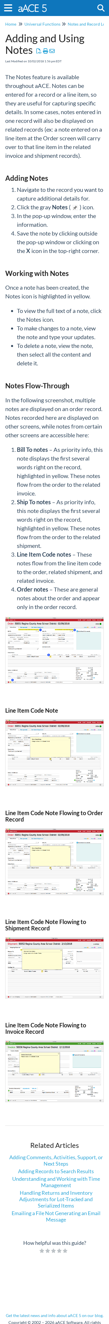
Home (10, 24)
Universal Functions (42, 24)
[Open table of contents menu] (10, 7)
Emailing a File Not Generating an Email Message (56, 1216)
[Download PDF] (39, 51)
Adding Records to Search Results (56, 1171)
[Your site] (33, 5)
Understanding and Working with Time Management (56, 1182)
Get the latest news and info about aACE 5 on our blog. (54, 1315)
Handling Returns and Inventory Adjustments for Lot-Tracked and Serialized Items (56, 1199)
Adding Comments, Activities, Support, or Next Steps (56, 1160)
